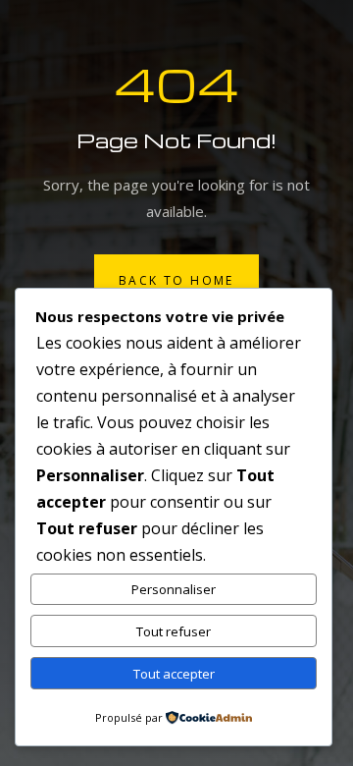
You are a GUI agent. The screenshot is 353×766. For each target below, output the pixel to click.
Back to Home (176, 280)
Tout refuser (173, 631)
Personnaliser (173, 589)
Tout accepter (174, 674)
